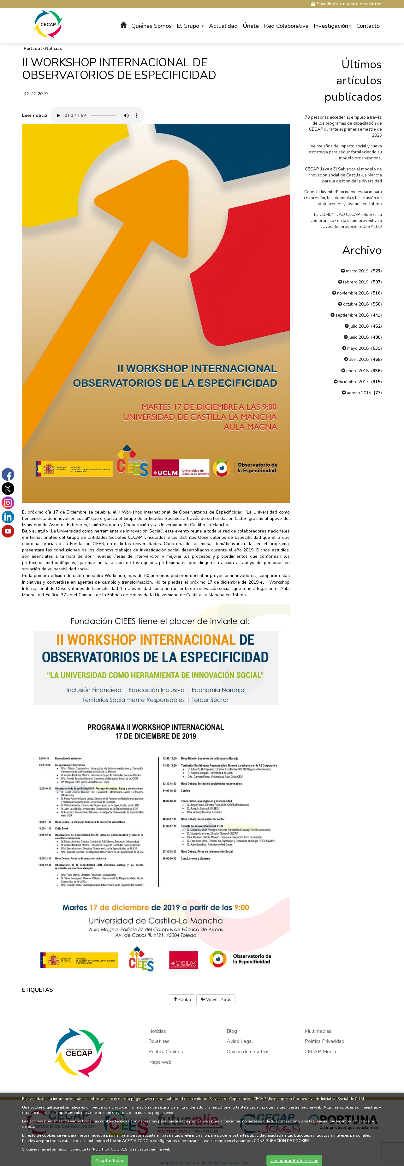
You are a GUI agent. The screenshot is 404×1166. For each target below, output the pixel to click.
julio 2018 (359, 326)
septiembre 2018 (352, 315)
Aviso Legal (240, 1041)
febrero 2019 (355, 282)
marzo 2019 (357, 271)
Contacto (368, 26)
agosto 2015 (358, 393)
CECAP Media (320, 1051)
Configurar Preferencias (294, 1160)
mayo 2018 (357, 348)
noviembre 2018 (352, 293)
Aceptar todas (109, 1160)
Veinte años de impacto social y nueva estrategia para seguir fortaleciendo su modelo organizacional (345, 152)
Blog (232, 1031)
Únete (251, 26)
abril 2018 (358, 359)
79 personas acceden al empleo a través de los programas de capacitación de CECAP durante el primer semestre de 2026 (343, 126)
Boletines (158, 1041)
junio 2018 (358, 337)
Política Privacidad (324, 1041)
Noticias (53, 48)
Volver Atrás (218, 999)
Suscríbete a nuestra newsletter (348, 4)
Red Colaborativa (286, 26)
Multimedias (318, 1031)
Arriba (184, 999)
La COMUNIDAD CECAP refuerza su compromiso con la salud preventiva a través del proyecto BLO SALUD (346, 220)
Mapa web (160, 1062)
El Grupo (189, 26)
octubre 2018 (355, 304)
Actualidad (223, 26)
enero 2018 (357, 371)
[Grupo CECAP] (48, 24)
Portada (32, 48)
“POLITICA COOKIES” (110, 1149)
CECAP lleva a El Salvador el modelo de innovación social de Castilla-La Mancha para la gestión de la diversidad (343, 175)
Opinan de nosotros (248, 1051)
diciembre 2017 (353, 382)
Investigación (331, 26)
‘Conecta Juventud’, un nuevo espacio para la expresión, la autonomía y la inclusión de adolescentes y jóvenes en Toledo (341, 198)
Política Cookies (165, 1051)
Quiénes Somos (151, 26)
